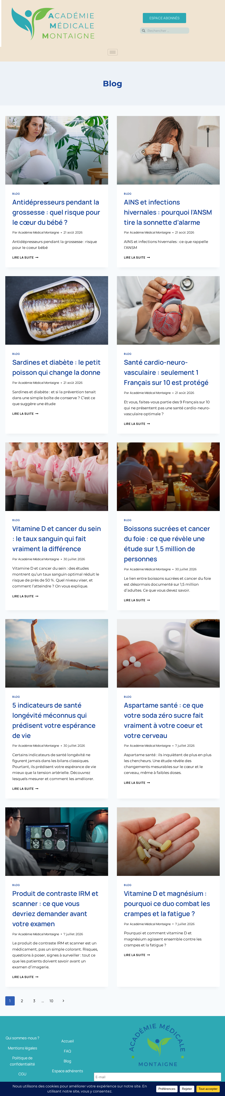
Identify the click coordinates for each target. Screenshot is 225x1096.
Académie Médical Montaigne (38, 232)
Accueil (67, 1040)
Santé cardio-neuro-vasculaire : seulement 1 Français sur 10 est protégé (166, 372)
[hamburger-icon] (113, 52)
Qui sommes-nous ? (22, 1037)
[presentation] (56, 150)
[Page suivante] (63, 1000)
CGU (22, 1073)
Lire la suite (25, 257)
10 (51, 1000)
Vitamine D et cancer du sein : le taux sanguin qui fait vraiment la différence (56, 538)
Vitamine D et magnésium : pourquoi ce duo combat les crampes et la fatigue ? (167, 903)
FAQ (67, 1051)
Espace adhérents (67, 1070)
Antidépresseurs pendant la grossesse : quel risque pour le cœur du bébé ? (56, 212)
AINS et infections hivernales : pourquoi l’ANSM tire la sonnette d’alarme (168, 212)
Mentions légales (22, 1048)
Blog (16, 194)
